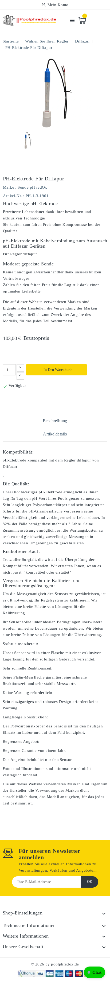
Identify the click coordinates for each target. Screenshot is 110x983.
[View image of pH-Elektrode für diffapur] (27, 140)
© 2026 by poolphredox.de (55, 964)
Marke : (10, 187)
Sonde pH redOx (32, 187)
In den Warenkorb (57, 370)
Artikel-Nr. (12, 196)
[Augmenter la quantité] (20, 368)
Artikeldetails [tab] (55, 434)
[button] (94, 972)
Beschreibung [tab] (55, 420)
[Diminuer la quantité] (20, 376)
